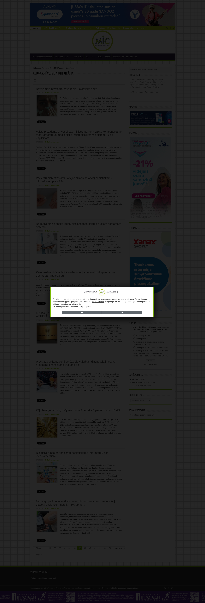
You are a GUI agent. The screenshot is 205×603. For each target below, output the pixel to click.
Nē (122, 312)
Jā (82, 312)
